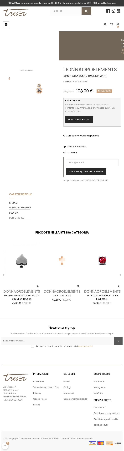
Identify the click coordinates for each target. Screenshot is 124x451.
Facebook (99, 382)
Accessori (68, 393)
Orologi (67, 387)
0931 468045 (9, 393)
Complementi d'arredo (75, 399)
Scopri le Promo (80, 120)
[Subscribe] (118, 341)
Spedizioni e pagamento (106, 413)
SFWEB (71, 439)
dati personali (85, 346)
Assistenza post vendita (106, 419)
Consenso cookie (84, 439)
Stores (36, 405)
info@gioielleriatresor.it (15, 397)
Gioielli (66, 382)
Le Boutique (110, 3)
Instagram (99, 387)
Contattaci (99, 407)
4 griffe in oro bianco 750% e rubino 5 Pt (102, 297)
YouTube (98, 393)
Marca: (13, 202)
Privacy (37, 393)
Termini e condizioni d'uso (46, 387)
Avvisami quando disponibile (86, 172)
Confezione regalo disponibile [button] (82, 136)
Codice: (67, 82)
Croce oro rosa (62, 296)
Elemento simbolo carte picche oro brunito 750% (21, 297)
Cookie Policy (40, 399)
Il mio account (101, 425)
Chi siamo (38, 382)
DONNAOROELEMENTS (90, 69)
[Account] (105, 24)
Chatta (99, 3)
